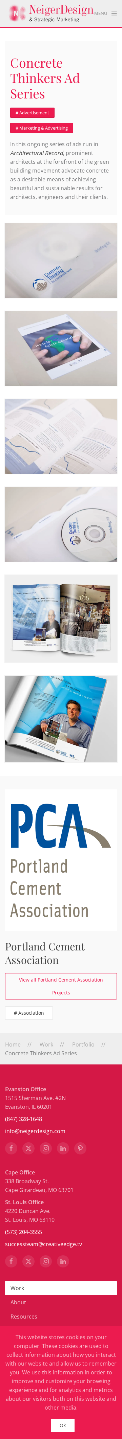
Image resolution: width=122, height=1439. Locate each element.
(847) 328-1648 (23, 1119)
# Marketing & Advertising (42, 128)
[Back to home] (49, 13)
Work (17, 1288)
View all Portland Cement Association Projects (61, 986)
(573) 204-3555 (23, 1232)
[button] (105, 13)
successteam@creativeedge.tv (43, 1244)
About (18, 1302)
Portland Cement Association (44, 953)
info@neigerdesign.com (35, 1131)
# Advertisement (32, 113)
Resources (24, 1316)
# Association (29, 1013)
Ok (63, 1425)
